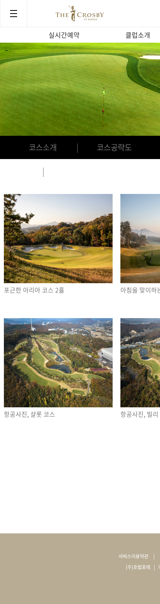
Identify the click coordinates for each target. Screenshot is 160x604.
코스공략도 (114, 147)
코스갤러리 (80, 171)
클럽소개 (137, 35)
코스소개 (43, 147)
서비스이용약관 (133, 556)
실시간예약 (64, 35)
